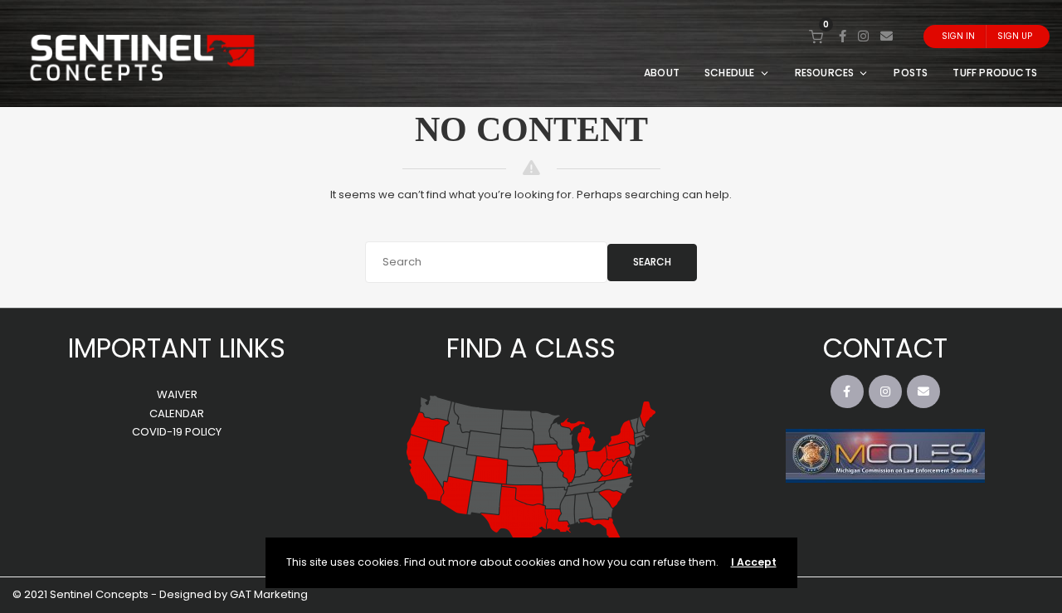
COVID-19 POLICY (177, 432)
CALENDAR (176, 413)
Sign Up (1014, 36)
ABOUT (662, 73)
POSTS (911, 73)
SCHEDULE (729, 73)
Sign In (958, 36)
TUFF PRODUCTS (994, 73)
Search (652, 262)
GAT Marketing (269, 594)
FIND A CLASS (531, 348)
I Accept (754, 562)
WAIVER (177, 394)
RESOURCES (825, 73)
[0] (816, 36)
